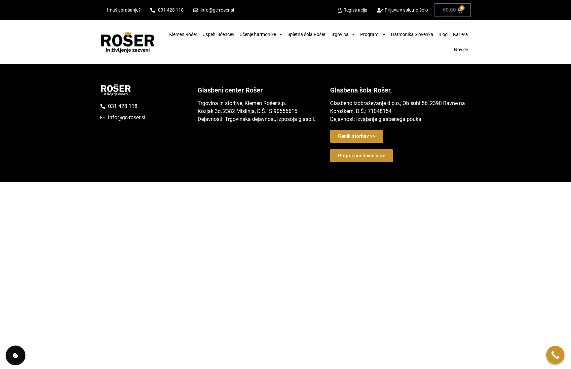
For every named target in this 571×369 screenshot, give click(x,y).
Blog (443, 34)
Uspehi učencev (218, 34)
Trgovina (340, 34)
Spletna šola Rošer (306, 34)
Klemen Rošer (183, 34)
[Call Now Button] (555, 355)
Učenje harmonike (258, 34)
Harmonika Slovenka (412, 34)
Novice (461, 49)
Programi (369, 34)
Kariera (460, 34)
